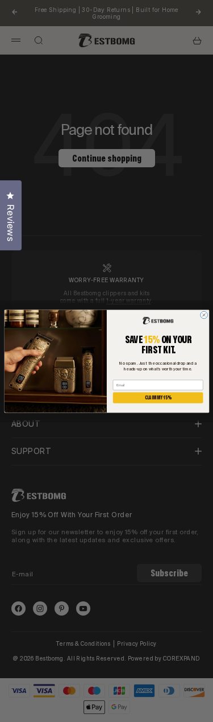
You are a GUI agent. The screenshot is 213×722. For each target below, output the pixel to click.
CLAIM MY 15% (157, 397)
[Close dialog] (203, 315)
